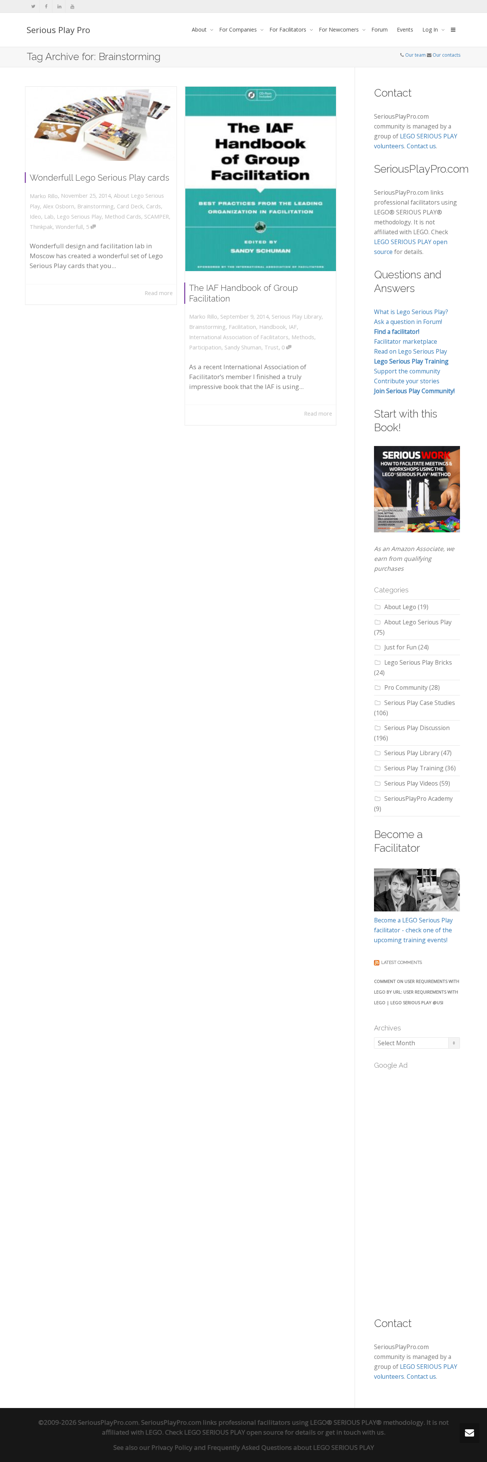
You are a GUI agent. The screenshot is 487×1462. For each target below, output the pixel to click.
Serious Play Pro (58, 29)
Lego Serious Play (79, 216)
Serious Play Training (414, 768)
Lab (49, 216)
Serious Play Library (296, 316)
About (200, 29)
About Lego (400, 607)
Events (405, 29)
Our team (415, 55)
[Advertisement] (430, 1189)
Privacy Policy (172, 1447)
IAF (293, 326)
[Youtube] (72, 6)
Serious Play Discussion (417, 728)
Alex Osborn (58, 206)
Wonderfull (69, 226)
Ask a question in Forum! (408, 321)
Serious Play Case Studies (419, 702)
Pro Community (406, 687)
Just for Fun (400, 647)
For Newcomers (339, 29)
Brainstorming (95, 206)
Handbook (272, 326)
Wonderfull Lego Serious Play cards (99, 178)
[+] (101, 124)
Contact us (421, 146)
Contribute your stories (406, 381)
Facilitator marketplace (405, 341)
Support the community (407, 371)
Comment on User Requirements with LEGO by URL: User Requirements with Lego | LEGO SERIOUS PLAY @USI (416, 991)
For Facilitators (288, 29)
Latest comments (401, 962)
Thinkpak (41, 226)
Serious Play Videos (411, 783)
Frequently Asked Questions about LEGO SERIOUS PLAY (290, 1447)
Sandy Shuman (242, 347)
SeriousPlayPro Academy (418, 798)
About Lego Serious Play (418, 622)
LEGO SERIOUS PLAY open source (233, 1432)
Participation (205, 347)
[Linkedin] (59, 6)
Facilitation (242, 326)
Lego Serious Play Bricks (418, 662)
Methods (302, 337)
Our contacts (446, 55)
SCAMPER (156, 216)
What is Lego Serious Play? (411, 312)
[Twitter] (33, 6)
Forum (379, 29)
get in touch (343, 1432)
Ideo (35, 216)
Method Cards (123, 216)
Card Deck (130, 206)
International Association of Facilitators (238, 337)
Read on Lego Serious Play (410, 351)
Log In (430, 29)
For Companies (238, 29)
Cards (153, 206)
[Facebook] (46, 6)
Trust (271, 347)
